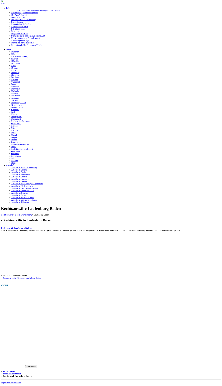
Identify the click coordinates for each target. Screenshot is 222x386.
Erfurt (13, 128)
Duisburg (15, 77)
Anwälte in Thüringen (20, 202)
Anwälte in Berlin (18, 172)
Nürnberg (15, 75)
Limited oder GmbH (19, 26)
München (15, 52)
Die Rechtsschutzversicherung (23, 20)
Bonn (13, 84)
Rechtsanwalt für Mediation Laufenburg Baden (22, 278)
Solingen (14, 158)
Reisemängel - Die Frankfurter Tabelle (26, 45)
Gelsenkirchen (17, 105)
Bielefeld (15, 86)
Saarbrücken (16, 142)
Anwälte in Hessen (19, 181)
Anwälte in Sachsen (19, 195)
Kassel (14, 135)
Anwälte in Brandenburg (21, 174)
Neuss (13, 163)
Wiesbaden (15, 96)
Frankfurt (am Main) (19, 56)
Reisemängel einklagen (20, 40)
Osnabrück (15, 151)
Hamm (14, 140)
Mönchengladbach (18, 103)
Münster (14, 93)
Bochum (14, 79)
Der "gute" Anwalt (19, 15)
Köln (13, 54)
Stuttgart (14, 59)
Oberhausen (16, 123)
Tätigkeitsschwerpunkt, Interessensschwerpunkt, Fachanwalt (35, 10)
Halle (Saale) (16, 116)
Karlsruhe (15, 91)
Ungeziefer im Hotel (19, 33)
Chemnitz (15, 110)
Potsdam (14, 160)
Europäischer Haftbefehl (21, 24)
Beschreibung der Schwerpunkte (24, 13)
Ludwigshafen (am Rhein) (22, 149)
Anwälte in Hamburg (20, 179)
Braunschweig (17, 107)
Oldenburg (15, 153)
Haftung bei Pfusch (19, 17)
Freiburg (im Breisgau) (20, 121)
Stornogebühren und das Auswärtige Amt (28, 36)
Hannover (15, 72)
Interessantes (15, 383)
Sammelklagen (17, 22)
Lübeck (14, 126)
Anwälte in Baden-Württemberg (24, 167)
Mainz (13, 133)
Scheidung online (18, 29)
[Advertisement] (78, 250)
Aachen (14, 100)
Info (8, 8)
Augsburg (15, 98)
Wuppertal (15, 82)
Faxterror (15, 31)
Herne (13, 147)
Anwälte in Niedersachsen (22, 186)
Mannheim (15, 89)
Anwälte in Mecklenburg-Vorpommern (27, 184)
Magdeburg (16, 119)
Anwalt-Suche (12, 165)
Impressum (5, 383)
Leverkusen (16, 156)
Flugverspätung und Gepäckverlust (25, 38)
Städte (8, 49)
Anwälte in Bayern (19, 170)
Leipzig (14, 70)
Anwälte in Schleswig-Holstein (24, 200)
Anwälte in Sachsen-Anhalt (22, 197)
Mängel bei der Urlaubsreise (22, 43)
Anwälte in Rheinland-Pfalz (22, 191)
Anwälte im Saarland (19, 193)
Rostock (14, 130)
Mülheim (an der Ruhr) (20, 144)
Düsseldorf (15, 61)
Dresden (14, 68)
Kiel (13, 112)
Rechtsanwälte (7, 215)
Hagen (14, 137)
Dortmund (15, 63)
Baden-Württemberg (23, 215)
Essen (13, 66)
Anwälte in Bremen (19, 177)
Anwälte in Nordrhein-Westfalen (24, 188)
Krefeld (14, 114)
